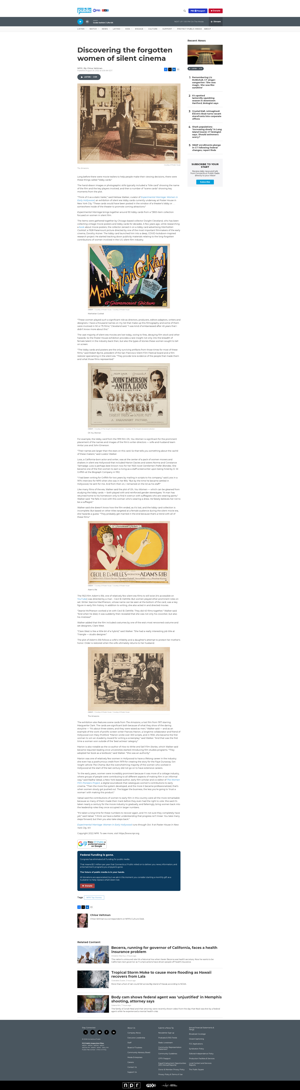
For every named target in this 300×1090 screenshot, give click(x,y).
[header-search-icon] (184, 11)
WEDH (84, 1045)
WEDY (102, 1045)
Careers (131, 1062)
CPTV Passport (164, 1059)
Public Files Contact (88, 1049)
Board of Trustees (135, 1048)
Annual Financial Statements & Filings (201, 1029)
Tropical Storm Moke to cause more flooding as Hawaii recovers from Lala (161, 974)
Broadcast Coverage (197, 1034)
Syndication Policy (196, 1049)
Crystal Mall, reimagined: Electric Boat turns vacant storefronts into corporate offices (206, 115)
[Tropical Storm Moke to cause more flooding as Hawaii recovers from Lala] (93, 979)
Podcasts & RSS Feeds (167, 1038)
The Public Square (196, 1070)
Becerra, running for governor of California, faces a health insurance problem (164, 950)
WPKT (99, 1047)
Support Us (132, 1072)
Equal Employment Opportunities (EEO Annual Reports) (172, 1064)
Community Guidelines (167, 1054)
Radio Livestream (165, 1043)
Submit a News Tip (166, 1028)
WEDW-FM (86, 1047)
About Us (131, 1028)
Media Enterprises (135, 1057)
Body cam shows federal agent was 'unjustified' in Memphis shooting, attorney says (166, 999)
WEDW (96, 1045)
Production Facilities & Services (201, 1059)
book (81, 227)
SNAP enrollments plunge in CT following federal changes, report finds (206, 148)
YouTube (82, 599)
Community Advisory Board (139, 1053)
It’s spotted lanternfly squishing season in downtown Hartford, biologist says (205, 99)
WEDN (90, 1045)
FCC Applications (196, 1044)
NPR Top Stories (94, 898)
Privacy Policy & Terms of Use (170, 1075)
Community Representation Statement (169, 1048)
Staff (129, 1043)
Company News (134, 1033)
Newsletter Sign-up (166, 1033)
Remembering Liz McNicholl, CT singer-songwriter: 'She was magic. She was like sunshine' (204, 82)
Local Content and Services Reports (200, 1064)
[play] (80, 21)
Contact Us (132, 1067)
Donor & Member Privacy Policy (171, 1070)
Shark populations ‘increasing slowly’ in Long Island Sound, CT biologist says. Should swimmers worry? (207, 132)
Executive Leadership (136, 1038)
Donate (216, 11)
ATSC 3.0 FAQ (101, 1049)
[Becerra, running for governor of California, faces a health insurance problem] (93, 954)
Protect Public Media (189, 29)
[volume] (87, 21)
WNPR (93, 1047)
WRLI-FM (105, 1047)
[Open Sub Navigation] (86, 29)
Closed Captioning (196, 1039)
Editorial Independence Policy (201, 1054)
